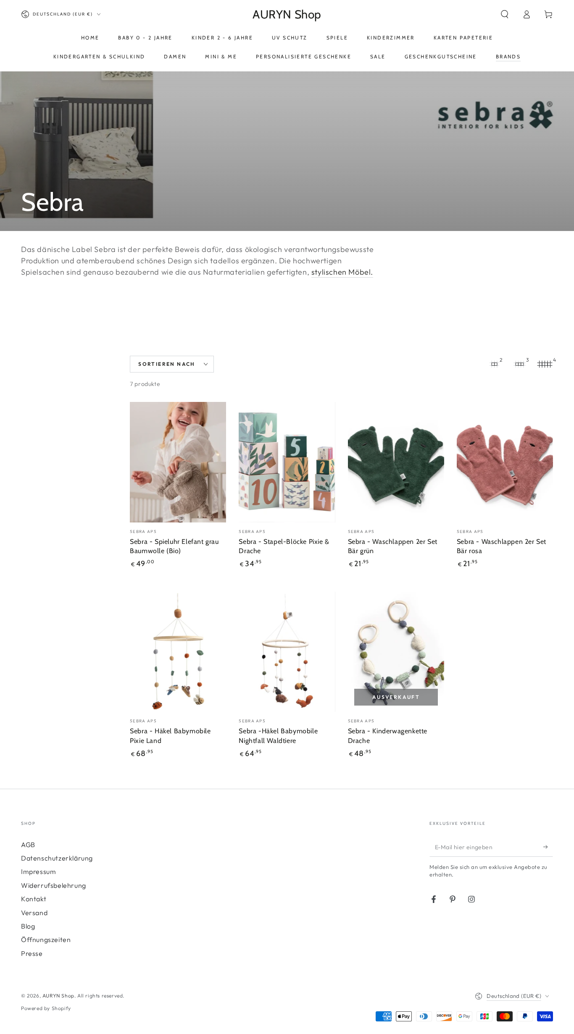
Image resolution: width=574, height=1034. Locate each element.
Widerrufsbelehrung (53, 885)
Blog (28, 926)
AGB (28, 844)
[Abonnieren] (548, 847)
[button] (505, 14)
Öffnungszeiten (46, 939)
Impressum (38, 871)
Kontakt (33, 899)
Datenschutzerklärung (57, 858)
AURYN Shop (58, 995)
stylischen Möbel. (342, 272)
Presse (32, 953)
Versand (34, 912)
